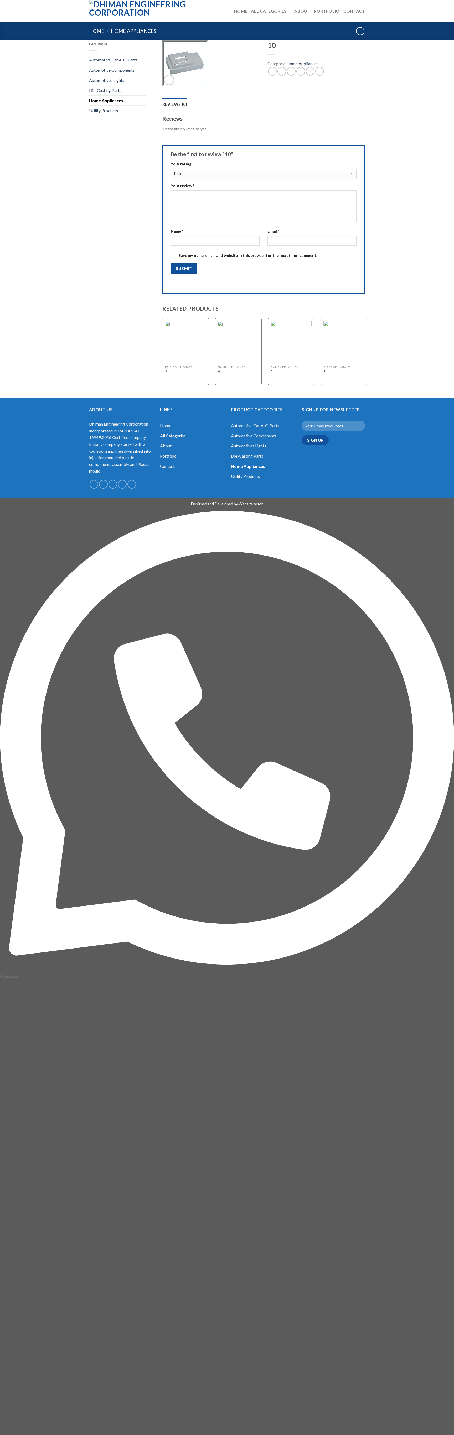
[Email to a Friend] (291, 71)
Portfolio (327, 10)
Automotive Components (112, 69)
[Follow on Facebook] (94, 484)
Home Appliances (133, 31)
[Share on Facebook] (272, 71)
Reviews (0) (174, 104)
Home (240, 10)
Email (273, 231)
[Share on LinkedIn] (319, 71)
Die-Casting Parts (105, 90)
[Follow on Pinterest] (131, 484)
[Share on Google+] (310, 71)
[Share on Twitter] (281, 71)
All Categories (268, 10)
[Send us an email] (122, 484)
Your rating (181, 164)
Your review (182, 186)
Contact (354, 10)
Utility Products (103, 110)
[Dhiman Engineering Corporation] (144, 11)
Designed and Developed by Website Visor (227, 504)
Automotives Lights (106, 80)
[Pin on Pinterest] (300, 71)
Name (177, 231)
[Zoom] (169, 80)
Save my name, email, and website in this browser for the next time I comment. (248, 255)
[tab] (174, 104)
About (302, 10)
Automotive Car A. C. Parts (113, 59)
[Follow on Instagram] (103, 484)
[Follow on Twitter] (113, 484)
